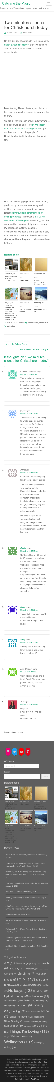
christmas (27, 973)
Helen (22, 607)
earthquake (43, 322)
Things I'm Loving (29, 1031)
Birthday (17, 968)
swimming (29, 1026)
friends (25, 984)
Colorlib (18, 1079)
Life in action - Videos (16, 322)
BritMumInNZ (28, 32)
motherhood (11, 1000)
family (25, 979)
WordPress (35, 1079)
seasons (38, 1016)
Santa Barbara (33, 1011)
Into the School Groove (25, 310)
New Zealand (27, 1000)
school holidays (21, 1016)
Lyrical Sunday (17, 996)
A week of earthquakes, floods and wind (40, 282)
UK (7, 1036)
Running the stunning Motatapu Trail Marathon (23, 897)
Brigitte (23, 548)
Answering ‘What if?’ (40, 310)
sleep (37, 1021)
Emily (22, 639)
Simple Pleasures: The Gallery (33, 349)
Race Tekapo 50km (13, 891)
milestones (39, 996)
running (18, 1011)
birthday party (31, 968)
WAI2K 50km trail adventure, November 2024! (23, 854)
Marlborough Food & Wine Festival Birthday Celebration (26, 929)
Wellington (19, 1042)
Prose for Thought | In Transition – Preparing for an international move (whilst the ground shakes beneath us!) (11, 312)
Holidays (21, 990)
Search (7, 772)
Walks (16, 1036)
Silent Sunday (14, 1021)
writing (10, 1047)
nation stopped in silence (16, 44)
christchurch (33, 322)
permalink (11, 325)
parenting (42, 1000)
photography (11, 1005)
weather (27, 1036)
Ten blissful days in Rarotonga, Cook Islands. (22, 920)
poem (26, 1005)
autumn (24, 963)
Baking (35, 963)
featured (14, 985)
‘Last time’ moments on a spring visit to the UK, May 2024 (27, 883)
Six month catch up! (13, 914)
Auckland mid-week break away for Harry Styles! (24, 946)
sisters (29, 1021)
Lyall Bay (41, 991)
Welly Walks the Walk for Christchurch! (11, 278)
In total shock (24, 280)
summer (16, 1025)
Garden (36, 984)
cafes (12, 973)
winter (39, 1042)
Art (11, 962)
